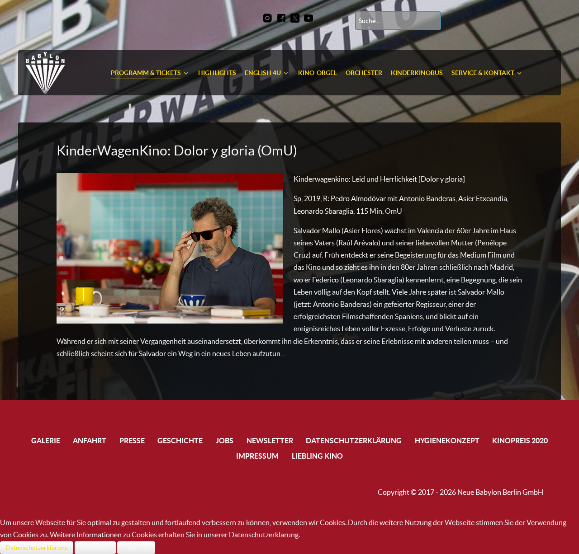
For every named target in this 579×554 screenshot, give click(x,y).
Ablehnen (136, 547)
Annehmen (95, 547)
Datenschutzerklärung (36, 547)
